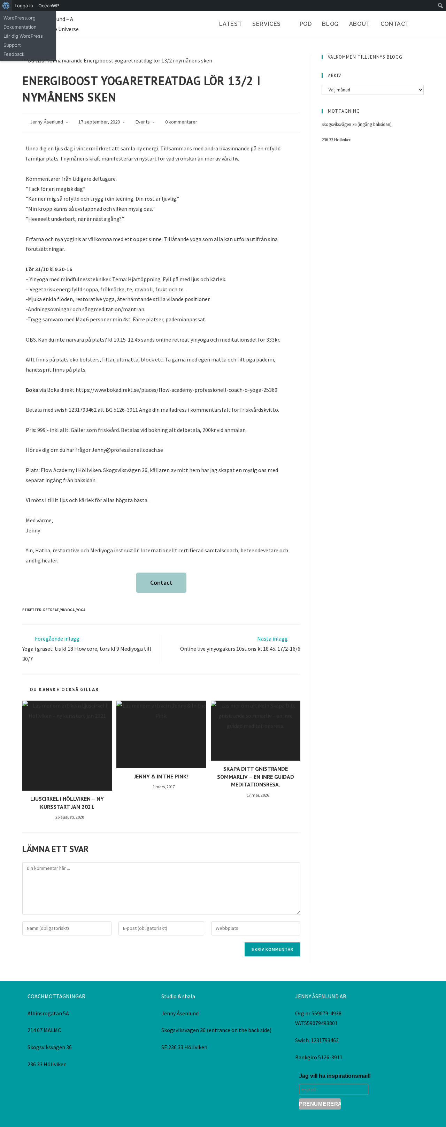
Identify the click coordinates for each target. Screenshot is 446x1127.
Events (142, 122)
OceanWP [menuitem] (48, 5)
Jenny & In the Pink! (161, 776)
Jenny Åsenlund (46, 122)
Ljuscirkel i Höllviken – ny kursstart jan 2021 (67, 802)
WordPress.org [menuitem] (19, 18)
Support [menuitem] (12, 45)
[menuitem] (6, 5)
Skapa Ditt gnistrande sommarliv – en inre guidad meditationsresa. (255, 776)
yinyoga (67, 609)
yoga (80, 609)
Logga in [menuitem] (24, 5)
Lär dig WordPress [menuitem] (23, 36)
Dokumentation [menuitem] (20, 27)
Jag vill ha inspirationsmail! (335, 1076)
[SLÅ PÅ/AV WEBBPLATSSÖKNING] (421, 24)
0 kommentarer (181, 122)
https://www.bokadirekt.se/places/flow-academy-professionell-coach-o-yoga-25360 (176, 389)
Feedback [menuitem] (13, 54)
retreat (51, 609)
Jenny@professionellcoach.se (127, 449)
